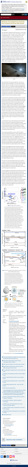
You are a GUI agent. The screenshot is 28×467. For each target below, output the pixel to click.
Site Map (16, 451)
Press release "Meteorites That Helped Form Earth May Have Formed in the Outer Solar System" (14, 357)
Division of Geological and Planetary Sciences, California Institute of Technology (13, 397)
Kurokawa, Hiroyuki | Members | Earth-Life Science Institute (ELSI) (14, 374)
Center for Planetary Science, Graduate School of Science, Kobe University (14, 408)
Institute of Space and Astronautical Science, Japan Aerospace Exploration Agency (12, 404)
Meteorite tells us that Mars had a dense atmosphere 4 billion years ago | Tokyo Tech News (13, 367)
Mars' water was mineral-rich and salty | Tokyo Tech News (13, 364)
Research (5, 29)
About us (16, 448)
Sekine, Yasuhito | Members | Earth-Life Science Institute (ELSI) (13, 378)
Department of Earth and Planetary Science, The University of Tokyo (14, 411)
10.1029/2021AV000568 (13, 321)
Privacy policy (3, 451)
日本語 (23, 14)
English (26, 14)
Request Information (18, 453)
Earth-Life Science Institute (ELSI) (9, 388)
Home (2, 448)
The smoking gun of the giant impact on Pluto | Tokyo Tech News (14, 370)
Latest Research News (7, 414)
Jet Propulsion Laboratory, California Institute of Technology (12, 401)
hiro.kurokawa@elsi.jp (19, 353)
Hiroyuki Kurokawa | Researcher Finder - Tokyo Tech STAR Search (14, 381)
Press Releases (3, 453)
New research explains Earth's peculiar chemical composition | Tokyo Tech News (12, 361)
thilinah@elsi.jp (9, 434)
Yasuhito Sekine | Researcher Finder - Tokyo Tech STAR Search (13, 385)
